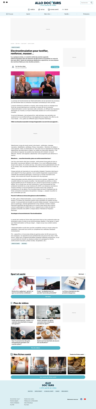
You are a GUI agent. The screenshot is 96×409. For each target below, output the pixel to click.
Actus (42, 9)
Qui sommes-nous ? (15, 399)
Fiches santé (54, 9)
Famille (66, 14)
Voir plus (48, 296)
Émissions (86, 14)
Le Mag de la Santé (48, 391)
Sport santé (23, 43)
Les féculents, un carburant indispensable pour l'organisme (75, 369)
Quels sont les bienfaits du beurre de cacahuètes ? (48, 341)
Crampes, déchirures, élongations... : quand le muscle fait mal (57, 370)
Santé (28, 14)
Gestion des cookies (29, 399)
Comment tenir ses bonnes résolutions (18, 371)
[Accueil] (48, 385)
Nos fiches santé (22, 354)
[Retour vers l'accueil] (48, 3)
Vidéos (32, 9)
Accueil (12, 43)
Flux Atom (26, 404)
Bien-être (47, 14)
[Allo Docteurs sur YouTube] (7, 2)
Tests (66, 9)
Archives (24, 243)
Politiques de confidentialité (31, 401)
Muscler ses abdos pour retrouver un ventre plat (37, 370)
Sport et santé (31, 43)
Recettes (30, 391)
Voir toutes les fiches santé (48, 377)
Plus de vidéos (21, 303)
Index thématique (28, 402)
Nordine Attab (22, 66)
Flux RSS (12, 404)
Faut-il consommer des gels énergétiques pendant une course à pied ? (21, 342)
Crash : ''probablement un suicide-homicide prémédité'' (46, 292)
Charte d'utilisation (14, 402)
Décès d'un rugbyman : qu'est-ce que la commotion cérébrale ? (22, 292)
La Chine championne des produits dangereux (70, 292)
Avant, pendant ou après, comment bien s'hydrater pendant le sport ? (45, 322)
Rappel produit (38, 391)
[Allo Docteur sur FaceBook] (4, 2)
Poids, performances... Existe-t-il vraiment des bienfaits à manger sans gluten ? (22, 322)
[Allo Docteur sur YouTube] (85, 399)
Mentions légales (14, 401)
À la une (10, 14)
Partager (56, 67)
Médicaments (65, 391)
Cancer (57, 391)
